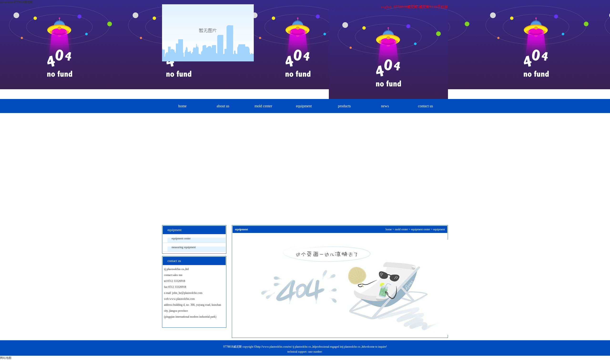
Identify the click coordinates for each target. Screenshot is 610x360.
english (386, 7)
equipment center (181, 238)
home (182, 106)
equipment (304, 106)
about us (223, 106)
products (344, 106)
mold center (263, 106)
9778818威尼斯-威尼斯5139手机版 (421, 7)
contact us (425, 106)
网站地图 (5, 358)
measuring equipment (184, 247)
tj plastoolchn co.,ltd (304, 346)
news (385, 106)
